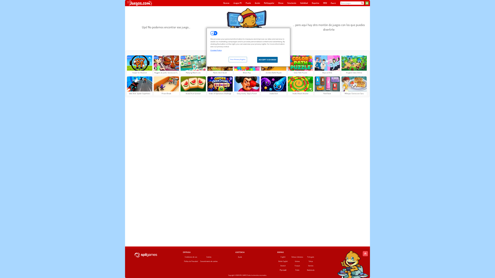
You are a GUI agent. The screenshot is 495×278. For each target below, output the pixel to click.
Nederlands (310, 270)
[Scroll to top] (365, 253)
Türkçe (311, 261)
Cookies (209, 257)
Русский (283, 270)
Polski (297, 270)
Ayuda (240, 257)
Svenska (311, 266)
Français (297, 266)
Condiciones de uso (191, 257)
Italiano (297, 261)
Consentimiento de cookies (209, 261)
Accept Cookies (267, 59)
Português (310, 257)
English (283, 257)
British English (283, 261)
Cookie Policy (216, 50)
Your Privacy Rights (238, 59)
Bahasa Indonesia (297, 257)
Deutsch (283, 266)
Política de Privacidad (191, 261)
